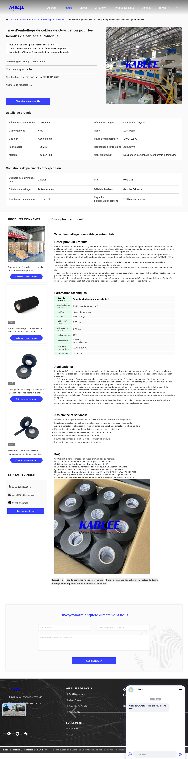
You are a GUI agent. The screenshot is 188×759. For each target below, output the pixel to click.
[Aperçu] (17, 7)
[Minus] (180, 689)
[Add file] (130, 754)
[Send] (180, 754)
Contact (146, 7)
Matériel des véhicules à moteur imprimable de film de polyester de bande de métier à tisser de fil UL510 (25, 454)
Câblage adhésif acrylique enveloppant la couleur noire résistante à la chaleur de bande (26, 392)
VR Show (100, 7)
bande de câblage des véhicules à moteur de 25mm (132, 580)
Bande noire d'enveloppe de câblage (85, 580)
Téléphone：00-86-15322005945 (26, 697)
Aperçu (51, 7)
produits (22, 19)
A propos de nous (123, 7)
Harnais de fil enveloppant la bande (46, 19)
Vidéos (83, 7)
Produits (67, 7)
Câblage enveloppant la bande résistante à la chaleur (79, 583)
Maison (13, 19)
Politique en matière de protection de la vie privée (26, 750)
